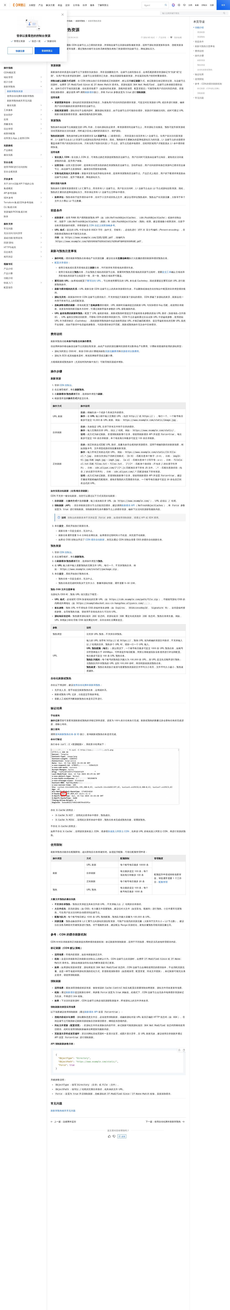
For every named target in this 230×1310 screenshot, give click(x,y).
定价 (67, 5)
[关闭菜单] (5, 5)
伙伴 (85, 5)
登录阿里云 (47, 50)
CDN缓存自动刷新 (95, 539)
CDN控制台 (65, 385)
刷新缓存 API (128, 505)
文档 (190, 5)
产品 (40, 5)
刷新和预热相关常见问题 (63, 1110)
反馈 (123, 1136)
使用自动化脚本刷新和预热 (86, 684)
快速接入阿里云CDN (118, 831)
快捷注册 (20, 50)
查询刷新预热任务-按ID (67, 734)
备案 (197, 5)
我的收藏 (178, 37)
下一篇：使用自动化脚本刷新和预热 (163, 1121)
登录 (223, 5)
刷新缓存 (89, 92)
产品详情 (162, 37)
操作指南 (68, 20)
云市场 (76, 5)
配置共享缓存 (61, 262)
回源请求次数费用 (130, 351)
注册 (212, 5)
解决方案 (50, 5)
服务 (92, 5)
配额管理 (163, 881)
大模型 (32, 5)
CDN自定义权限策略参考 (102, 225)
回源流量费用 (112, 351)
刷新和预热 (80, 20)
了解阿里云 (103, 5)
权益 (60, 5)
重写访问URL (94, 280)
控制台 (204, 5)
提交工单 (166, 271)
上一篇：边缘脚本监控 (65, 1121)
